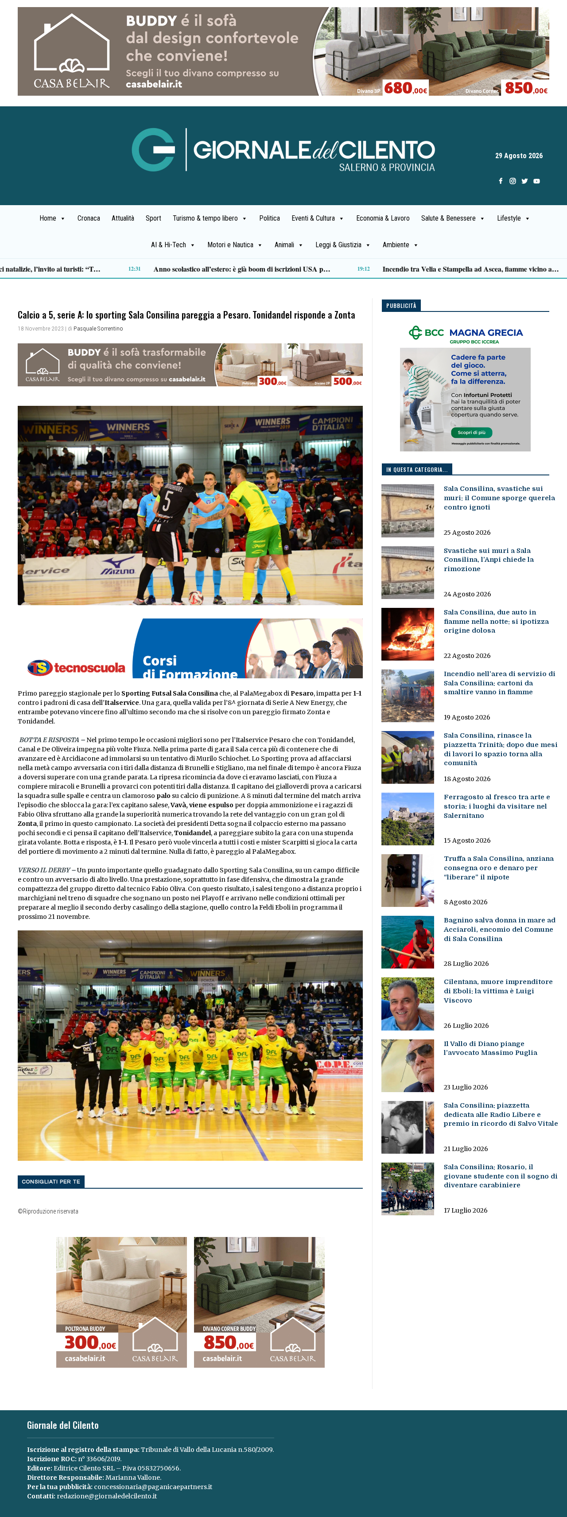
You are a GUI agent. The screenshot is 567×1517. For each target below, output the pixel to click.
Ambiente (396, 245)
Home (47, 218)
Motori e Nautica (230, 245)
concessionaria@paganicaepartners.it (153, 1487)
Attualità (123, 218)
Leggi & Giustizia (338, 245)
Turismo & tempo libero (205, 218)
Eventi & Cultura (313, 218)
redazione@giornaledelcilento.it (107, 1496)
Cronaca (89, 218)
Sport (153, 218)
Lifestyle (509, 218)
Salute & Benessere (448, 218)
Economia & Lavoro (383, 218)
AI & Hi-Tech (168, 245)
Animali (284, 245)
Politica (269, 218)
